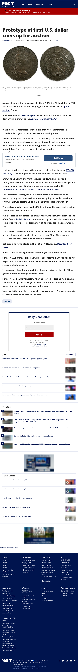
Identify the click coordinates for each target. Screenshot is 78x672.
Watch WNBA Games (9, 648)
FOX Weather (26, 606)
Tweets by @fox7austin (9, 547)
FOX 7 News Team (8, 598)
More (50, 4)
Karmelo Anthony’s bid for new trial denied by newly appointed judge (24, 359)
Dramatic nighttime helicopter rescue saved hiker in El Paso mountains (41, 428)
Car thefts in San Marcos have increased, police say (34, 436)
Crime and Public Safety (7, 571)
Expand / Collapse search (74, 4)
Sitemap (5, 577)
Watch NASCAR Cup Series (9, 633)
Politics (4, 568)
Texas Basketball (47, 601)
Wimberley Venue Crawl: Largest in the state (16, 516)
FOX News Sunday (8, 574)
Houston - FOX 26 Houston (67, 594)
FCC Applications (7, 610)
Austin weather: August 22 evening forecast (16, 489)
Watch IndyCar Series (9, 637)
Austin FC (44, 593)
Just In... (6, 354)
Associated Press (19, 40)
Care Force (64, 572)
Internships (6, 603)
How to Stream (46, 560)
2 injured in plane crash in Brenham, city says (16, 386)
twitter (63, 661)
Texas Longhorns (47, 591)
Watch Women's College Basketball (8, 644)
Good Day (26, 557)
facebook (59, 661)
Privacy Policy (41, 344)
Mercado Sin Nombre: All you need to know (16, 507)
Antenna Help (6, 613)
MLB (43, 596)
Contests (25, 572)
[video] (70, 482)
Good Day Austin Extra (47, 573)
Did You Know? (27, 609)
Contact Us (6, 593)
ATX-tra (63, 580)
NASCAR (44, 598)
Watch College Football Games (7, 627)
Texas (4, 565)
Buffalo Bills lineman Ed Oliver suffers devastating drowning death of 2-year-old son (29, 377)
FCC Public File (7, 608)
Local (4, 560)
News (5, 557)
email (74, 661)
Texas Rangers (28, 115)
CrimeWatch (65, 563)
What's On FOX (7, 591)
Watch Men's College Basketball (9, 640)
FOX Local (45, 557)
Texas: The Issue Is (67, 570)
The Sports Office (47, 568)
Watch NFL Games (8, 623)
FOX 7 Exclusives (65, 558)
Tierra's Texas (46, 563)
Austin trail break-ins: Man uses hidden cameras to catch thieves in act (42, 444)
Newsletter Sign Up (8, 596)
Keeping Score (26, 563)
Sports (44, 588)
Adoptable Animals (28, 570)
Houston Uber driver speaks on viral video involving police (21, 368)
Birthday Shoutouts (28, 560)
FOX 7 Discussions (67, 577)
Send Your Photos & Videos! (28, 600)
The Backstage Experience (46, 582)
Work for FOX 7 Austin (9, 601)
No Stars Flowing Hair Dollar (43, 118)
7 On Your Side (66, 565)
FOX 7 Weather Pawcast (27, 592)
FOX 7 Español (46, 565)
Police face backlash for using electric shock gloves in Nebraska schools (25, 395)
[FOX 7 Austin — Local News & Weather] (9, 4)
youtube (71, 661)
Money (27, 40)
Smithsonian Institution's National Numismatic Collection (31, 189)
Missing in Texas (66, 575)
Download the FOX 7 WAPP (29, 596)
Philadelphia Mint (22, 219)
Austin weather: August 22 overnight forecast (17, 480)
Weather (26, 588)
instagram (67, 661)
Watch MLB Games (8, 630)
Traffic (4, 563)
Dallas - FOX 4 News (67, 591)
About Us (6, 588)
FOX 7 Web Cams (27, 604)
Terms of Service (40, 346)
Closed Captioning (8, 606)
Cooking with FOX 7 (28, 565)
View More (70, 354)
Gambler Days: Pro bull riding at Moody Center (17, 498)
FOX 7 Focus (65, 568)
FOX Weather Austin (48, 570)
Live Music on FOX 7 (28, 568)
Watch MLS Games (8, 650)
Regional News (68, 588)
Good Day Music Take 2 (48, 578)
